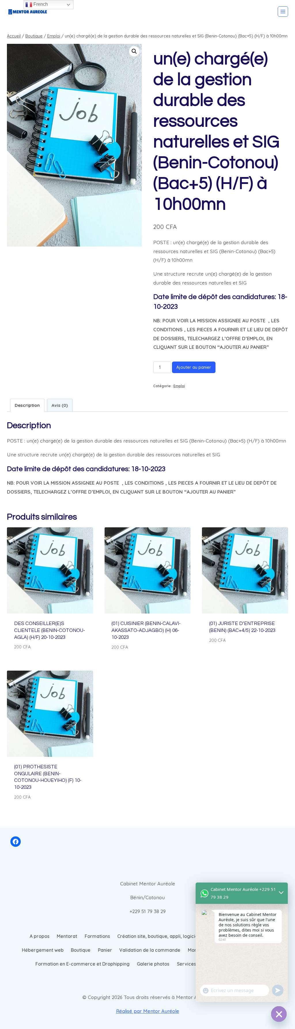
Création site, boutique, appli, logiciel (158, 936)
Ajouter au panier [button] (230, 657)
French (40, 4)
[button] (134, 51)
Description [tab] (27, 405)
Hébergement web (43, 950)
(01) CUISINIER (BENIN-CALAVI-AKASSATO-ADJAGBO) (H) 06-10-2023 (146, 630)
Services (186, 964)
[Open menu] (283, 11)
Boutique (80, 950)
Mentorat (67, 936)
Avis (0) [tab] (60, 405)
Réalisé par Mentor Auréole (147, 1011)
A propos (40, 936)
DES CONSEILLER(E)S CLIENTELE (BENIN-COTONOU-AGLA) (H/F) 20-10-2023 (49, 630)
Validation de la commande (149, 950)
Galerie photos (153, 964)
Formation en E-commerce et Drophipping (82, 964)
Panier (105, 950)
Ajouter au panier (193, 367)
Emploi (179, 386)
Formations (97, 936)
